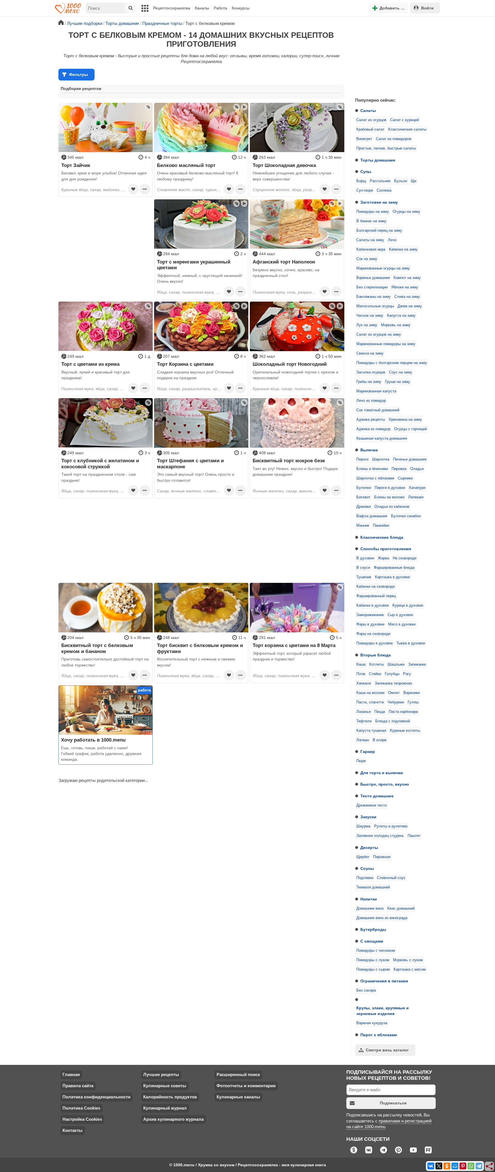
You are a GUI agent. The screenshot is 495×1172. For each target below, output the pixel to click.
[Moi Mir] (454, 1166)
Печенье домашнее (410, 459)
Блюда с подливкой (392, 721)
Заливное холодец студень (380, 836)
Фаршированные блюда (394, 568)
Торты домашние (377, 160)
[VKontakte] (430, 1166)
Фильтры (78, 74)
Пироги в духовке (390, 488)
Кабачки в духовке (372, 605)
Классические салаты (407, 129)
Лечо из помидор (371, 401)
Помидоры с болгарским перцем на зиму (391, 363)
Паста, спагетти (370, 702)
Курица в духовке (407, 605)
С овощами (371, 941)
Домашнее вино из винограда (381, 918)
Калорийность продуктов (170, 1096)
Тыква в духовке (410, 643)
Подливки (364, 878)
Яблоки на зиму (404, 287)
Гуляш (413, 702)
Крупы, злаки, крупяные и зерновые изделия (382, 1011)
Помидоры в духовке (374, 643)
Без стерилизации (372, 287)
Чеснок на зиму (369, 316)
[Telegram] (479, 1166)
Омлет (394, 693)
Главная (71, 1074)
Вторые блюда (375, 655)
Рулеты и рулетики (390, 826)
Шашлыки (396, 664)
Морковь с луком (408, 960)
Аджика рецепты (370, 420)
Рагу (407, 674)
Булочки (363, 488)
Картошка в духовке (392, 577)
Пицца (379, 712)
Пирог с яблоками (378, 1035)
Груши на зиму (397, 382)
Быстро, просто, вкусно (384, 784)
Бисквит (363, 497)
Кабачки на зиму (403, 249)
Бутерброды (373, 929)
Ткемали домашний (373, 887)
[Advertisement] (394, 55)
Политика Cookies (81, 1108)
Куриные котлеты (405, 731)
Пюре (361, 761)
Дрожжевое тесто (371, 805)
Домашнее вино (370, 908)
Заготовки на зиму (379, 202)
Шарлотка (380, 459)
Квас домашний (401, 908)
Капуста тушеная (371, 731)
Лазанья (363, 712)
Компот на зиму (407, 278)
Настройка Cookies (82, 1119)
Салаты (368, 110)
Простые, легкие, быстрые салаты (386, 148)
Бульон (400, 181)
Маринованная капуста (376, 391)
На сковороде (405, 558)
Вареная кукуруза (371, 1023)
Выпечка (369, 450)
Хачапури (417, 488)
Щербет (363, 857)
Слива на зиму (407, 297)
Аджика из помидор (373, 429)
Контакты (72, 1130)
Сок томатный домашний (377, 410)
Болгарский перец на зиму (379, 231)
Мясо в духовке (402, 624)
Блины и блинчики (372, 469)
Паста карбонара (403, 712)
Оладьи (417, 469)
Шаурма (363, 826)
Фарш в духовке (370, 624)
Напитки (368, 899)
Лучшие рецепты (161, 1074)
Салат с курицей (404, 120)
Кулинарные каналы (238, 1096)
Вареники (411, 693)
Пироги (362, 459)
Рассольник (380, 181)
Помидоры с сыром (373, 970)
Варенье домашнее (373, 278)
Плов (360, 674)
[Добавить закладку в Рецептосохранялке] (133, 189)
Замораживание (370, 615)
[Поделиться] (489, 1166)
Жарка (383, 558)
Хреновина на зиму (405, 420)
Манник (362, 526)
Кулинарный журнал (165, 1108)
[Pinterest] (462, 1166)
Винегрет (364, 139)
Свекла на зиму (370, 353)
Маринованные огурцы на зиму (383, 268)
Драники (363, 507)
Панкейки (381, 526)
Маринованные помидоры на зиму (385, 344)
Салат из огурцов (371, 120)
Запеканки (417, 664)
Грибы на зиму (368, 382)
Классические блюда (381, 537)
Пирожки (399, 469)
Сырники (405, 478)
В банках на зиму (371, 221)
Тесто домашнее (377, 796)
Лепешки (415, 497)
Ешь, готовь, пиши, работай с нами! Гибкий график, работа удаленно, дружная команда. (101, 754)
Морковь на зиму (395, 325)
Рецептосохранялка (171, 8)
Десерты (369, 847)
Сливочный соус (391, 878)
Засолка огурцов (370, 372)
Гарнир (367, 751)
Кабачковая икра (370, 249)
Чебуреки (396, 702)
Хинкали (363, 683)
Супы (365, 171)
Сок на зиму (366, 259)
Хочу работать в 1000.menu (93, 739)
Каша (361, 664)
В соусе (363, 568)
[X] (438, 1166)
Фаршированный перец (376, 596)
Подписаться (393, 1103)
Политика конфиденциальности (96, 1096)
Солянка (384, 190)
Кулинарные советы (164, 1085)
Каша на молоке (370, 693)
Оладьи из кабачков (391, 507)
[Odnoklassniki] (446, 1166)
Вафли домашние (371, 516)
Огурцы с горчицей (410, 429)
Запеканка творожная (393, 683)
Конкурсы (241, 8)
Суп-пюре (364, 190)
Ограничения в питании (384, 981)
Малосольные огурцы (375, 306)
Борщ (361, 181)
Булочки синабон (406, 516)
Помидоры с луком (372, 960)
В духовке (365, 558)
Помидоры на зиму (372, 212)
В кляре (379, 740)
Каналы (202, 8)
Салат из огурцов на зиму (378, 335)
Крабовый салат (370, 129)
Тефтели (364, 721)
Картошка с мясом (410, 970)
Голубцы (392, 674)
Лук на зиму (366, 325)
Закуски (368, 817)
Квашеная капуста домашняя (381, 438)
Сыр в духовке (400, 615)
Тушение (363, 577)
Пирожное (381, 857)
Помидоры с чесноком (375, 951)
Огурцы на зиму (406, 212)
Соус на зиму (400, 372)
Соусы (367, 868)
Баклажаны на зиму (373, 297)
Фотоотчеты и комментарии (246, 1085)
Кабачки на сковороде (375, 587)
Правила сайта (77, 1085)
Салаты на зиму (370, 240)
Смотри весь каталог (387, 1050)
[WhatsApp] (470, 1166)
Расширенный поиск (238, 1074)
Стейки (375, 674)
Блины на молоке (389, 497)
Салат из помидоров (393, 139)
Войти (427, 8)
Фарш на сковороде (373, 634)
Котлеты (376, 664)
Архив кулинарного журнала (173, 1119)
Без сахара (366, 990)
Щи (413, 181)
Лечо (392, 240)
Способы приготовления (385, 548)
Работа (220, 8)
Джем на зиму (410, 306)
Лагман (362, 740)
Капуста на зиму (401, 316)
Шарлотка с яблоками (375, 478)
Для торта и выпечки (381, 772)
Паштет (414, 836)
